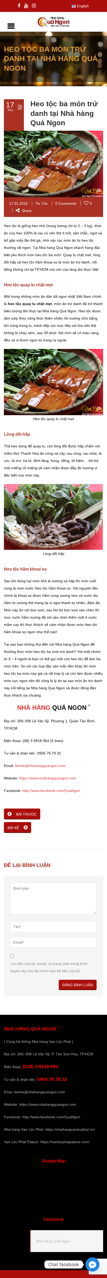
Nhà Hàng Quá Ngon (53, 1241)
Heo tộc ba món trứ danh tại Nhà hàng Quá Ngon (64, 113)
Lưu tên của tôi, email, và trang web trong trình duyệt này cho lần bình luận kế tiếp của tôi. (49, 967)
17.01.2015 (18, 203)
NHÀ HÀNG (33, 707)
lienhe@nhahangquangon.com (40, 766)
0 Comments (65, 203)
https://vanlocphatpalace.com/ (64, 1142)
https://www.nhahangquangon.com (47, 778)
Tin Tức (41, 203)
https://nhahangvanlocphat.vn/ (70, 1129)
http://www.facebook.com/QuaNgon (51, 791)
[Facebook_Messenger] (92, 1264)
